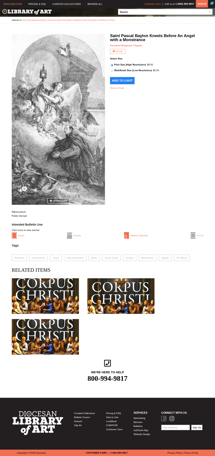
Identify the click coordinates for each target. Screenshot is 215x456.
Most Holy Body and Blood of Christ (99, 20)
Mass (94, 257)
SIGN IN (202, 4)
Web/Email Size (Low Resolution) (133, 70)
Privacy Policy (174, 452)
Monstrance (147, 257)
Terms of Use (117, 88)
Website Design (142, 434)
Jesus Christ (111, 257)
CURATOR (112, 425)
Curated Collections (84, 413)
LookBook (111, 421)
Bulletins (138, 426)
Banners (138, 422)
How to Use (112, 417)
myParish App (141, 430)
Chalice (130, 257)
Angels (165, 257)
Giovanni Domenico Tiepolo (126, 45)
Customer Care (152, 4)
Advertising (139, 418)
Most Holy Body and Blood (35, 20)
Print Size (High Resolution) (130, 64)
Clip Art (78, 425)
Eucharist (52, 20)
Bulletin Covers (82, 417)
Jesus (56, 257)
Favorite (119, 51)
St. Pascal (182, 257)
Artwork (78, 421)
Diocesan (41, 452)
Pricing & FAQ (113, 413)
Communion (38, 257)
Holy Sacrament (75, 257)
